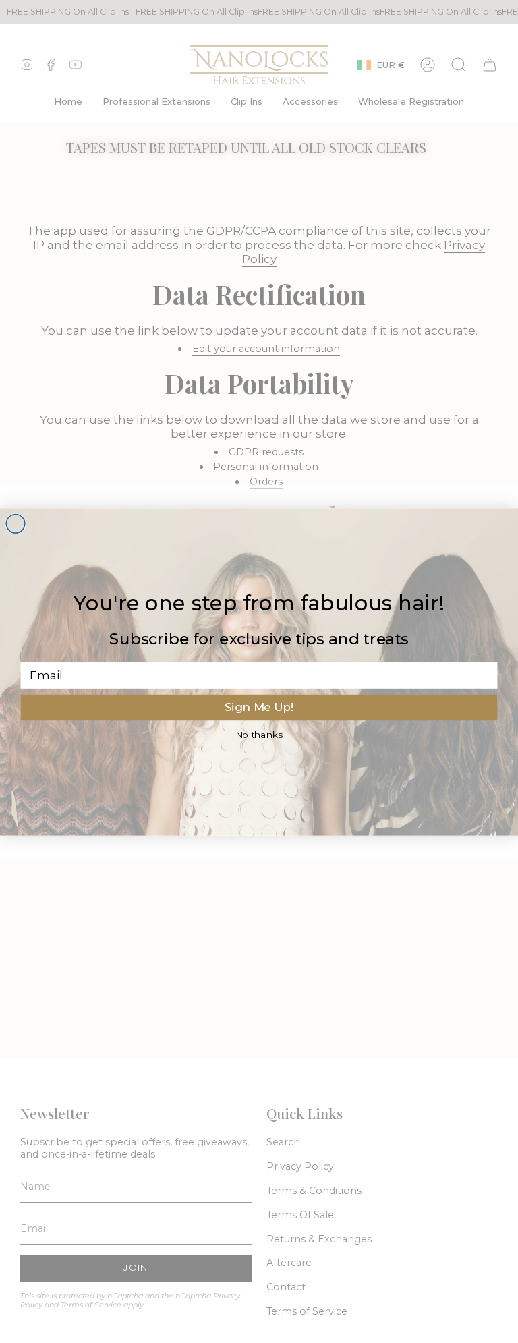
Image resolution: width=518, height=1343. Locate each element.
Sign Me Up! (259, 707)
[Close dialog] (15, 523)
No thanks (259, 735)
